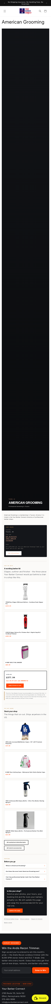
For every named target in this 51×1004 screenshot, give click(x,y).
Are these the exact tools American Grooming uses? (22, 871)
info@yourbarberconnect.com (15, 1002)
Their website (11, 538)
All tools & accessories (14, 848)
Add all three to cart (15, 685)
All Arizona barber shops (11, 919)
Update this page (14, 910)
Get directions (11, 536)
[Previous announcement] (4, 3)
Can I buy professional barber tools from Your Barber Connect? (23, 878)
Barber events (8, 922)
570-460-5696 (8, 999)
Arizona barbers (24, 919)
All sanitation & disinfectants (16, 842)
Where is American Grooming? (16, 865)
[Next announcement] (46, 3)
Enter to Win (40, 970)
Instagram (9, 540)
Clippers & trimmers (36, 919)
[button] (4, 11)
